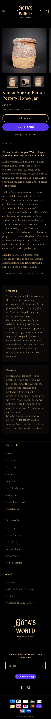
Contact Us (11, 528)
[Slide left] (3, 82)
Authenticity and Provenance (20, 589)
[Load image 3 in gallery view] (38, 81)
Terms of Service (13, 562)
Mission (9, 596)
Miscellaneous (13, 508)
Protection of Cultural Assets (20, 602)
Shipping (16, 109)
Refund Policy (12, 542)
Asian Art (10, 481)
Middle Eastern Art (15, 502)
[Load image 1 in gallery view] (12, 81)
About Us (10, 582)
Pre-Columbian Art (15, 488)
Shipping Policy (13, 549)
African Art (11, 467)
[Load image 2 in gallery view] (25, 81)
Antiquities (11, 495)
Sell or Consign (13, 535)
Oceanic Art (11, 474)
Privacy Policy (12, 555)
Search (8, 453)
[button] (3, 11)
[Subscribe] (42, 665)
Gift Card (10, 460)
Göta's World (28, 716)
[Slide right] (48, 82)
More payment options (25, 134)
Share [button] (9, 143)
